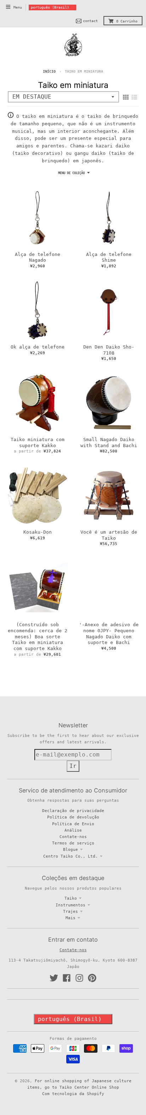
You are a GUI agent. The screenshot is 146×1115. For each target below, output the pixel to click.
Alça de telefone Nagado (37, 257)
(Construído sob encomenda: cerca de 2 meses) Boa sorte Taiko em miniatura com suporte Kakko (37, 636)
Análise (73, 830)
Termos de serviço (73, 843)
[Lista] (134, 97)
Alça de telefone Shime (108, 257)
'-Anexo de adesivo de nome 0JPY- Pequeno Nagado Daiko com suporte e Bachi (109, 633)
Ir (73, 766)
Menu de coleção (71, 173)
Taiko (70, 898)
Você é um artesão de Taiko (108, 535)
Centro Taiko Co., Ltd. (70, 856)
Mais (70, 917)
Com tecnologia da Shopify (73, 1093)
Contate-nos (73, 836)
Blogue (70, 849)
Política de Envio (73, 823)
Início (49, 71)
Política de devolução (73, 817)
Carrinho (126, 21)
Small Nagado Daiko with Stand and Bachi (108, 442)
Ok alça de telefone (37, 347)
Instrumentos (70, 904)
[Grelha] (126, 97)
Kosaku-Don (37, 532)
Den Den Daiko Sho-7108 (108, 350)
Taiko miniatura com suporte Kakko (37, 442)
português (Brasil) (50, 7)
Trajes (70, 911)
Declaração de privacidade (73, 810)
